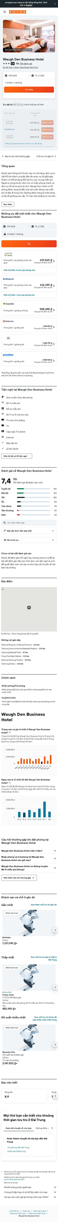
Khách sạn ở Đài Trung (16, 1151)
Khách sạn (26, 1211)
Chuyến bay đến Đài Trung (18, 1147)
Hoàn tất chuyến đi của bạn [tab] (19, 1128)
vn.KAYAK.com (14, 1211)
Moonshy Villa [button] (8, 1052)
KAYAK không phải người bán (17, 1187)
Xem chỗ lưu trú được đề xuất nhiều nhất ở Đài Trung (45, 1018)
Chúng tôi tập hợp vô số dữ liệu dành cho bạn (25, 1192)
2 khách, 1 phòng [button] (13, 82)
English (29, 5)
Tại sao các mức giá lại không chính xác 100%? (26, 1197)
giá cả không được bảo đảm (14, 1179)
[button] (55, 4)
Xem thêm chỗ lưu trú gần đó (44, 904)
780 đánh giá (26, 63)
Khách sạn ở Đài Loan (17, 1213)
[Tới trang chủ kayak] (17, 11)
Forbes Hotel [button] (8, 995)
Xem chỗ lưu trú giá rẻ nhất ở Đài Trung (44, 958)
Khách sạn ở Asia (39, 1211)
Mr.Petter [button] (6, 937)
